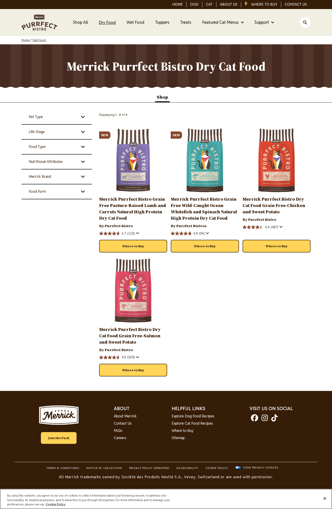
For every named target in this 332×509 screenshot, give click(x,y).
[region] (166, 499)
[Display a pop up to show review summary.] (138, 234)
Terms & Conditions (62, 468)
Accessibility (188, 468)
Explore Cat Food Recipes (192, 423)
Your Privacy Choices (260, 467)
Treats (185, 22)
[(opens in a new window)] (254, 419)
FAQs (118, 430)
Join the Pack (58, 438)
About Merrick (125, 416)
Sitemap (178, 437)
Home (25, 40)
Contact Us (123, 423)
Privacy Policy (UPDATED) (149, 468)
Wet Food (135, 22)
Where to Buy (183, 430)
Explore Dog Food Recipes (193, 416)
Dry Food (107, 22)
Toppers (162, 22)
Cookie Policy (217, 468)
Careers (120, 437)
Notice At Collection (104, 468)
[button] (133, 246)
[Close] (325, 498)
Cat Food (39, 40)
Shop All (80, 22)
